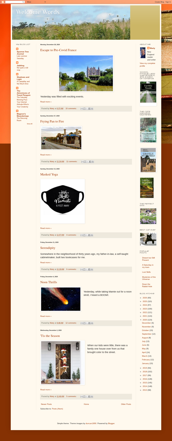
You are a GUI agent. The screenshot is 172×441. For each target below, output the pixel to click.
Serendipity (47, 248)
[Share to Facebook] (89, 108)
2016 (145, 379)
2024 (145, 305)
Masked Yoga (49, 174)
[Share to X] (87, 108)
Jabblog (20, 65)
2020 (145, 320)
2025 (145, 301)
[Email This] (81, 108)
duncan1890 (91, 423)
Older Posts (126, 404)
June (144, 345)
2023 (145, 309)
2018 (145, 372)
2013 (145, 390)
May (144, 348)
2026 (145, 298)
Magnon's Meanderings (23, 115)
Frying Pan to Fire (52, 121)
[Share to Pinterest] (92, 108)
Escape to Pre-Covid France (58, 50)
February (146, 360)
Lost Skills (146, 272)
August (145, 338)
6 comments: (71, 269)
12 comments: (71, 323)
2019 (145, 368)
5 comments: (71, 396)
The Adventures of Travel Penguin (24, 93)
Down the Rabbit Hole (147, 285)
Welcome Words (38, 12)
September (147, 334)
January (145, 363)
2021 (145, 316)
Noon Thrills (48, 282)
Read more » (45, 102)
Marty (152, 48)
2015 (145, 383)
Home (86, 404)
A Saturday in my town (147, 266)
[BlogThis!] (84, 108)
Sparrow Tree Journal (23, 53)
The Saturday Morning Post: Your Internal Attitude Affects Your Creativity (23, 102)
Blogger (111, 423)
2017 (145, 375)
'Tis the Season (50, 336)
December (146, 323)
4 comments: (71, 235)
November (146, 327)
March (145, 356)
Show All (29, 124)
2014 (145, 386)
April (144, 352)
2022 (145, 312)
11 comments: (72, 162)
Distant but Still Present (148, 259)
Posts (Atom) (57, 409)
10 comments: (71, 109)
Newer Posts (46, 404)
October (145, 330)
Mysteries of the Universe (149, 278)
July (144, 341)
